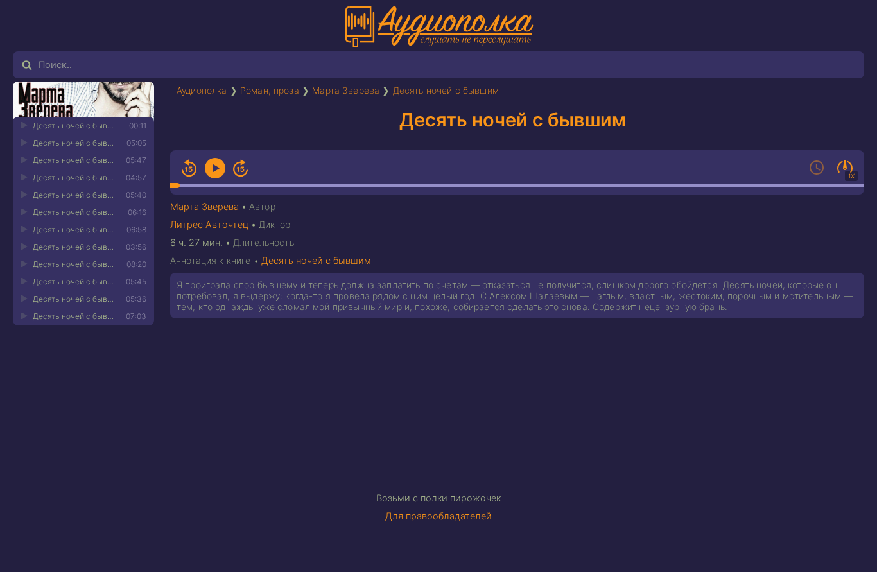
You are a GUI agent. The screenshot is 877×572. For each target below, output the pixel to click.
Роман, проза (269, 90)
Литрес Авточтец (209, 224)
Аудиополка (202, 90)
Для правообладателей (438, 516)
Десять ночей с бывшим (446, 90)
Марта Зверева (345, 90)
